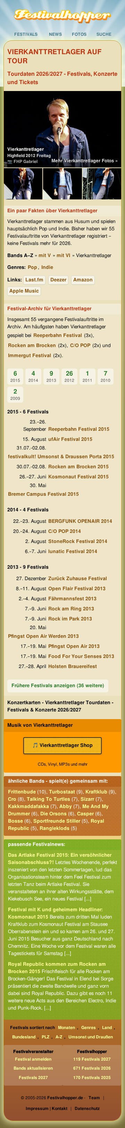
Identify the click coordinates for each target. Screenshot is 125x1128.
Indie (47, 267)
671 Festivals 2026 (92, 1068)
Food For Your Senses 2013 (81, 656)
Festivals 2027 (33, 1078)
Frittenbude (22, 792)
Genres (88, 1028)
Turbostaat (62, 792)
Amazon (83, 280)
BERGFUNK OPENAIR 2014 (80, 521)
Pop (32, 267)
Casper (85, 814)
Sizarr (87, 799)
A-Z (59, 1037)
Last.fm (34, 280)
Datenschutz (87, 1108)
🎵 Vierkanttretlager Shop (62, 745)
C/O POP (80, 345)
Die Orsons (53, 814)
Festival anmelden (33, 1059)
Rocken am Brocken (32, 345)
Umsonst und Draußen (90, 1037)
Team (94, 1098)
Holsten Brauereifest (72, 666)
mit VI (63, 255)
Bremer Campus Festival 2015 (43, 494)
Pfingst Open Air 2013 (74, 646)
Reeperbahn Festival (57, 335)
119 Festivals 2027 (92, 1059)
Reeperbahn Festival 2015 (78, 429)
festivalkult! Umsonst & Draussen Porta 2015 (61, 456)
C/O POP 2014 (64, 531)
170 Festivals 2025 (92, 1078)
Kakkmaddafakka (28, 806)
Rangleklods (54, 828)
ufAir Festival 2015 (70, 439)
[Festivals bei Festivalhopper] (62, 14)
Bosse (15, 821)
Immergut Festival (29, 355)
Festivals (26, 34)
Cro (12, 799)
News (55, 34)
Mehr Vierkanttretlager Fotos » (84, 161)
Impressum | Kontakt (46, 1108)
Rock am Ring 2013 (71, 609)
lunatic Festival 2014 (72, 551)
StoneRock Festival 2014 (77, 541)
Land (107, 1028)
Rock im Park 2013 (70, 619)
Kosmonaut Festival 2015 (78, 477)
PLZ (45, 1037)
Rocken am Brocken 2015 (78, 466)
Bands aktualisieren (33, 1068)
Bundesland (23, 1037)
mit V (45, 255)
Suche (104, 34)
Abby (65, 806)
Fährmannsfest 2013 (72, 598)
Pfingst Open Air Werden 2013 (43, 636)
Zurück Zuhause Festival (77, 578)
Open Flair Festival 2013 (77, 588)
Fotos (79, 34)
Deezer (58, 280)
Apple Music (24, 291)
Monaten (66, 1028)
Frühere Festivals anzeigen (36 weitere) (57, 685)
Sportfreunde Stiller (56, 821)
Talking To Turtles (48, 799)
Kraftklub (96, 792)
